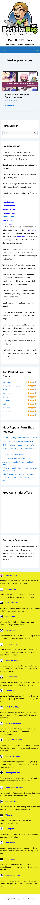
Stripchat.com (8, 202)
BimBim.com (7, 224)
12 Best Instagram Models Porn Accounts (18, 445)
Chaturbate (6, 393)
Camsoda (6, 412)
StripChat (6, 415)
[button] (37, 49)
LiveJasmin (6, 397)
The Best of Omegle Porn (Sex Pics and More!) (19, 438)
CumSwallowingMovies (11, 386)
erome (4, 390)
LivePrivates (6, 408)
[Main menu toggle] (4, 49)
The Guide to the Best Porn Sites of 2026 (17, 441)
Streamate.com (8, 206)
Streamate (6, 400)
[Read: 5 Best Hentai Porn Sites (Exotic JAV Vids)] (19, 81)
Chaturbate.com (8, 213)
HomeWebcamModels (10, 382)
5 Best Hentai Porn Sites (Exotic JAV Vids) (17, 96)
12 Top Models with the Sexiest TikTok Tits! (18, 458)
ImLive (4, 404)
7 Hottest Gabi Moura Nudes (13, 455)
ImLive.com (7, 220)
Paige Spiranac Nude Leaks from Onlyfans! (18, 474)
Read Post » (9, 105)
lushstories (32, 230)
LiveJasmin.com (8, 209)
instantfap (21, 237)
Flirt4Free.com (8, 217)
